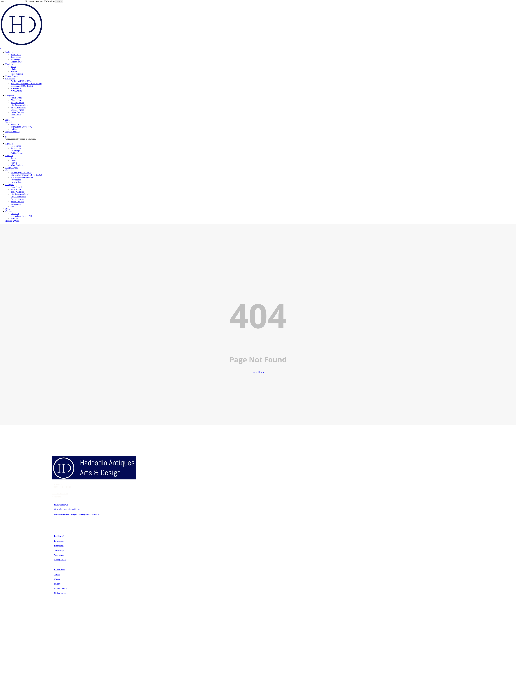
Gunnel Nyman (17, 199)
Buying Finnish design (76, 649)
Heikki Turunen (17, 201)
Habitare (14, 218)
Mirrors (14, 163)
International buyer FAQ (77, 654)
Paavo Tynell (16, 187)
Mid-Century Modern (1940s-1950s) (26, 175)
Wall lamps (15, 151)
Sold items (71, 635)
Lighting (9, 143)
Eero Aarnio (16, 204)
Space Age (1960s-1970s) (22, 177)
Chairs (13, 160)
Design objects (73, 631)
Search (59, 1)
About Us (15, 213)
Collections (10, 170)
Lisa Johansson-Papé (19, 194)
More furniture (17, 165)
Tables (13, 158)
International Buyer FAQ (21, 216)
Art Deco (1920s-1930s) (21, 172)
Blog (7, 209)
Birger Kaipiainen (18, 197)
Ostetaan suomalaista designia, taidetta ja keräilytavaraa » (76, 514)
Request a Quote (12, 221)
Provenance (16, 180)
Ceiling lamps (16, 153)
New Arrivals (16, 182)
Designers (9, 184)
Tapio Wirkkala (17, 192)
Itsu (12, 206)
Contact (8, 211)
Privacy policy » (61, 505)
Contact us (56, 497)
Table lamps (16, 148)
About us (71, 644)
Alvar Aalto (16, 189)
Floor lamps (16, 146)
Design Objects (11, 167)
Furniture (9, 155)
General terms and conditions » (67, 509)
